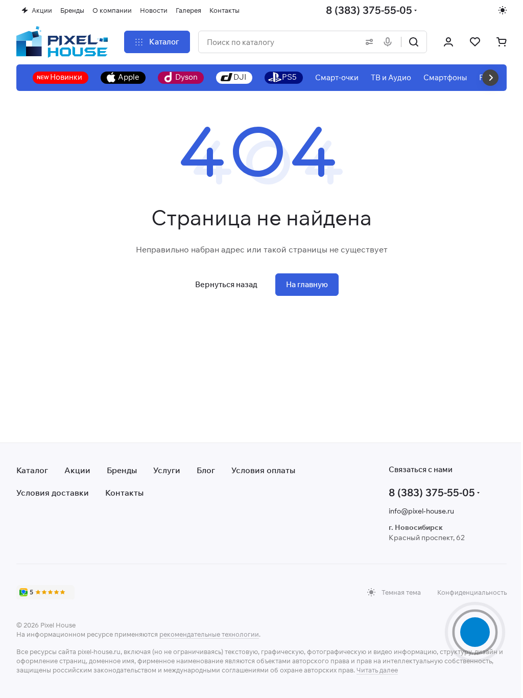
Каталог (32, 470)
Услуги (166, 470)
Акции (77, 470)
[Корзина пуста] (501, 42)
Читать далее (377, 670)
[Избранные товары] (475, 42)
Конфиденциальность (472, 592)
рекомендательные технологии (209, 634)
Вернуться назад (226, 284)
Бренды (122, 470)
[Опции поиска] (367, 42)
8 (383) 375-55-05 (369, 10)
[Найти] (413, 42)
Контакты (124, 492)
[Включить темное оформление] (502, 10)
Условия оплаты (263, 470)
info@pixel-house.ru (421, 511)
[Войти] (448, 42)
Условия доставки (52, 492)
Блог (206, 470)
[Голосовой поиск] (389, 42)
